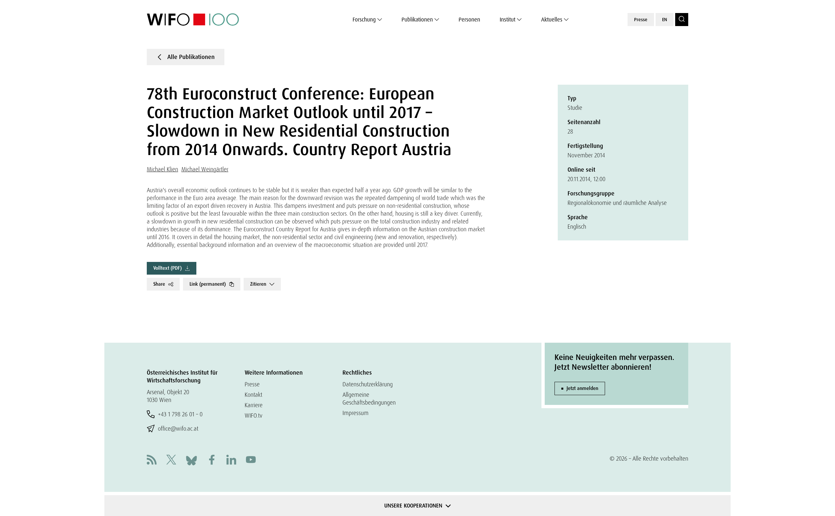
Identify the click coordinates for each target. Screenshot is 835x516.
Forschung (364, 19)
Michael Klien (162, 169)
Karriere (254, 405)
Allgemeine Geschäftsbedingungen (369, 398)
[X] (171, 460)
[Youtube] (251, 460)
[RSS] (152, 460)
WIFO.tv (254, 415)
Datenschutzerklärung (367, 384)
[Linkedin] (231, 460)
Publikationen (417, 19)
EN (664, 19)
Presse (640, 19)
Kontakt (253, 394)
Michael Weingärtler (204, 169)
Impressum (355, 413)
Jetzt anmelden (582, 388)
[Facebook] (212, 460)
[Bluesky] (191, 459)
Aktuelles (551, 19)
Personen (469, 19)
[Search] (681, 19)
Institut (507, 19)
